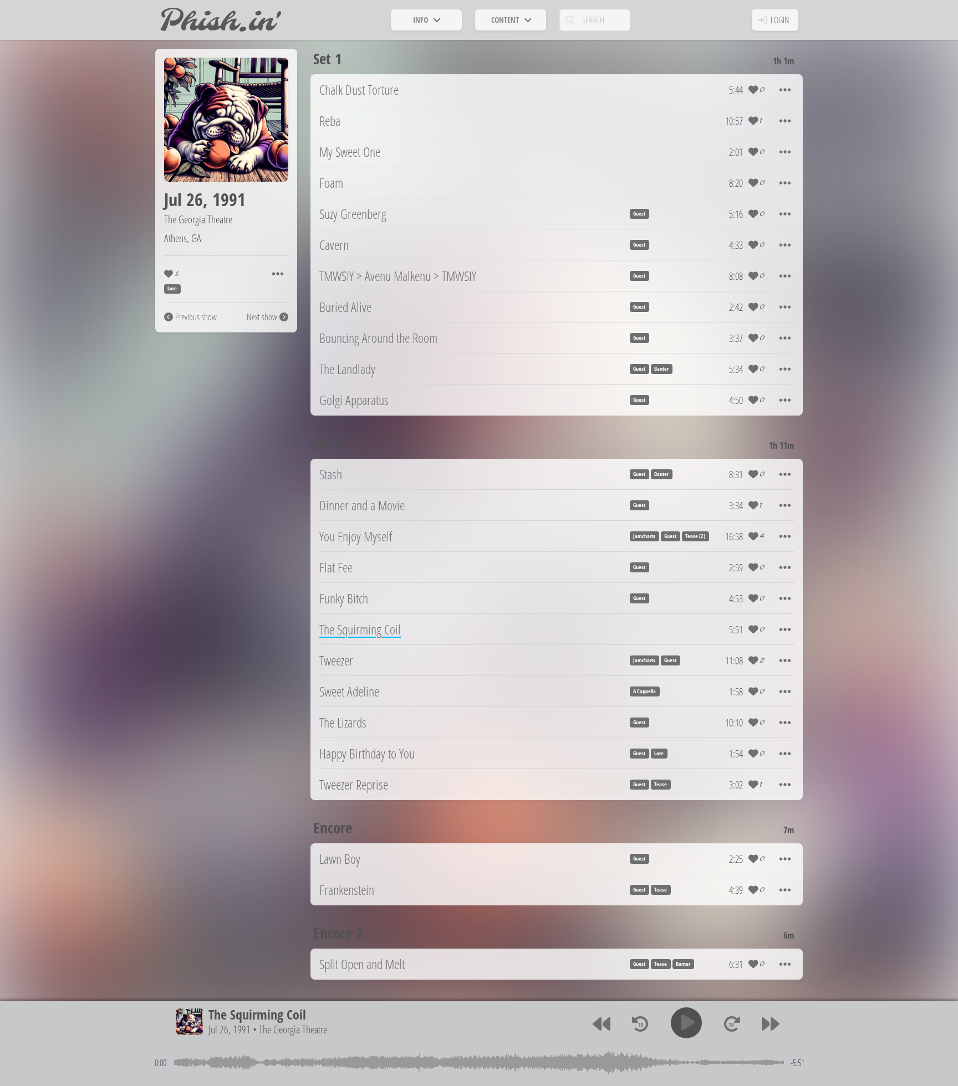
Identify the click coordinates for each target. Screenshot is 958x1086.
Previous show (196, 317)
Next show (262, 317)
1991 (229, 199)
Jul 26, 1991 (229, 1029)
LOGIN (780, 20)
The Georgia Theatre (198, 219)
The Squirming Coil (257, 1014)
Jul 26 (183, 199)
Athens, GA (182, 237)
